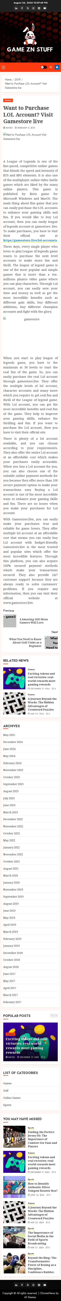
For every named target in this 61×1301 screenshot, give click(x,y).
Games (8, 100)
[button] (3, 67)
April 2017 (9, 988)
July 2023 (9, 798)
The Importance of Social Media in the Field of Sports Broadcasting (41, 1238)
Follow (56, 67)
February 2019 (12, 939)
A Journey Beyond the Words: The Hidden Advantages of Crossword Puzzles (42, 704)
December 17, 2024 (40, 689)
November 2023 (13, 770)
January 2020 (11, 882)
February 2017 (12, 1002)
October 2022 (11, 833)
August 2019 (11, 903)
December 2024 (13, 742)
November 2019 (13, 889)
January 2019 (11, 946)
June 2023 (9, 805)
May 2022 (9, 840)
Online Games (11, 1098)
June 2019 (9, 910)
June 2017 (9, 974)
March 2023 (10, 812)
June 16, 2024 (37, 1195)
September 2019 (13, 896)
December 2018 (13, 953)
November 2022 (13, 826)
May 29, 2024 (37, 714)
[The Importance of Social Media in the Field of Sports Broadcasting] (14, 1237)
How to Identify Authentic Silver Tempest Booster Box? (43, 1187)
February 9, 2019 (26, 128)
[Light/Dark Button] (44, 67)
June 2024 (9, 749)
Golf (5, 1090)
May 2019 (9, 918)
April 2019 (9, 924)
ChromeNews (47, 1293)
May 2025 (9, 735)
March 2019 (10, 932)
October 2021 (11, 861)
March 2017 (10, 995)
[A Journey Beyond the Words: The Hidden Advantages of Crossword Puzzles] (14, 703)
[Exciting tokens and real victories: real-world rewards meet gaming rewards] (14, 678)
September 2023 (13, 784)
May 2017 (9, 981)
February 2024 (12, 763)
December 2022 (13, 819)
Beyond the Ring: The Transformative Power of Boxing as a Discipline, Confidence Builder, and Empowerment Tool (42, 1268)
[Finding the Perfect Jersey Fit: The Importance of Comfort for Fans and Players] (14, 1137)
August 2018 (11, 967)
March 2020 (10, 875)
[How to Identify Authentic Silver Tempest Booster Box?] (14, 1187)
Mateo (9, 128)
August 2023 (11, 791)
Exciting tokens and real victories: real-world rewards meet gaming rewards (41, 679)
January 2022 (11, 847)
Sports (7, 1105)
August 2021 (11, 868)
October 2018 (11, 960)
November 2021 (13, 854)
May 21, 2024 (37, 1248)
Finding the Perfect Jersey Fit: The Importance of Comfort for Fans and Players (42, 1139)
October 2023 (11, 777)
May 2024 (9, 756)
